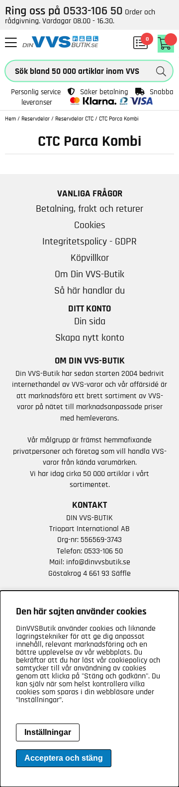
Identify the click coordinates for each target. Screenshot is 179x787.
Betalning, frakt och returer (89, 209)
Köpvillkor (90, 258)
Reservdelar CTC (74, 118)
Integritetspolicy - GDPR (89, 241)
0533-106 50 (103, 551)
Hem (10, 118)
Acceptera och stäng (63, 758)
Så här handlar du (89, 291)
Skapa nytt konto (89, 338)
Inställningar (47, 732)
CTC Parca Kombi (119, 118)
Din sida (89, 321)
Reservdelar (35, 118)
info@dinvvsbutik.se (98, 562)
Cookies (89, 225)
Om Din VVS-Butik (89, 274)
